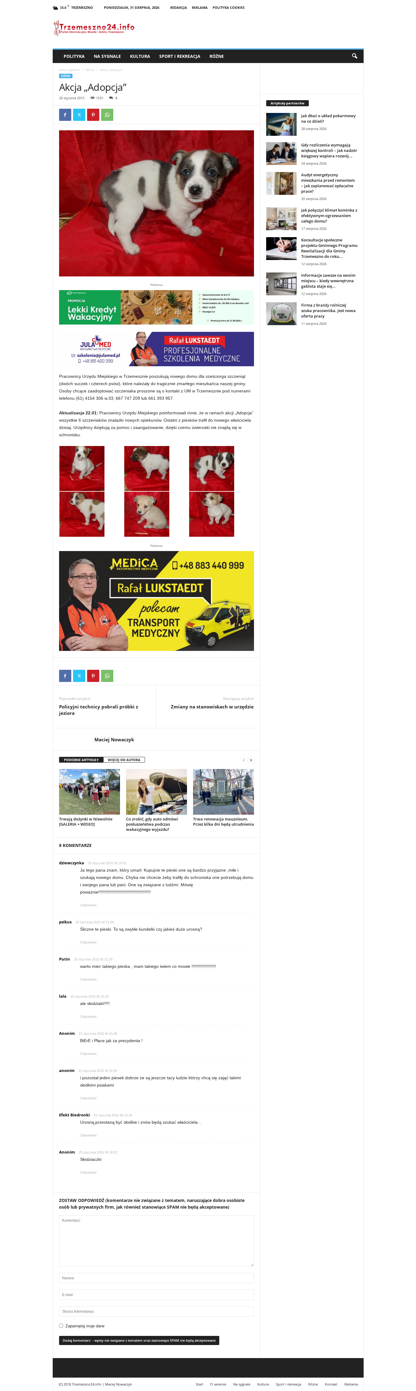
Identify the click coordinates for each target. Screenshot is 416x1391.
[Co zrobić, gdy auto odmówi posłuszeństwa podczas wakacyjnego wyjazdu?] (156, 792)
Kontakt (331, 1384)
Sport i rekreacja (179, 56)
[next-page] (251, 760)
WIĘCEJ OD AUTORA (124, 759)
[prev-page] (244, 760)
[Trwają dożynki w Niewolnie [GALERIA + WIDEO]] (89, 792)
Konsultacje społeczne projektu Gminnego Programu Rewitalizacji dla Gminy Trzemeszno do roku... (329, 248)
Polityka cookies (229, 7)
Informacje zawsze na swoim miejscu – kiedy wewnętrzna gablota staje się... (328, 280)
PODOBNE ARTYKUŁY (81, 759)
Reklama (200, 7)
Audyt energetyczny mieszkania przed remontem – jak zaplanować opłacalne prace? (328, 183)
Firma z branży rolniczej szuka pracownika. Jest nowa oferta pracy (328, 310)
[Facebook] (65, 115)
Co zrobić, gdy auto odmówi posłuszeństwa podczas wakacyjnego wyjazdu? (152, 824)
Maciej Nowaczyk (114, 739)
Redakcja (178, 7)
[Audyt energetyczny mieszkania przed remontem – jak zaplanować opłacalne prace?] (281, 183)
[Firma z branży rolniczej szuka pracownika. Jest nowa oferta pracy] (281, 313)
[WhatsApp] (107, 115)
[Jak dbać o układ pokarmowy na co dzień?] (281, 124)
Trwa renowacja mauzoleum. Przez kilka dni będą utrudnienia (223, 821)
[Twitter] (79, 115)
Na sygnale (107, 56)
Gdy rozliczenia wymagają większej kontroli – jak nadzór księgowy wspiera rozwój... (329, 150)
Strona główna (69, 70)
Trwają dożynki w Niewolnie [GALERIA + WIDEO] (85, 821)
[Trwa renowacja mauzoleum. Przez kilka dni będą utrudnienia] (223, 792)
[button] (354, 56)
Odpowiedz (88, 905)
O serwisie (218, 1384)
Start (199, 1384)
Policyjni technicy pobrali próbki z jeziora (98, 710)
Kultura (140, 56)
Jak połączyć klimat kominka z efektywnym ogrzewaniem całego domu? (329, 215)
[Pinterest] (93, 115)
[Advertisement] (312, 435)
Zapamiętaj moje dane (84, 1326)
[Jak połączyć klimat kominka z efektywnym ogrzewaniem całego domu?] (281, 218)
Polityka (74, 56)
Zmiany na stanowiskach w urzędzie (212, 707)
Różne (217, 56)
